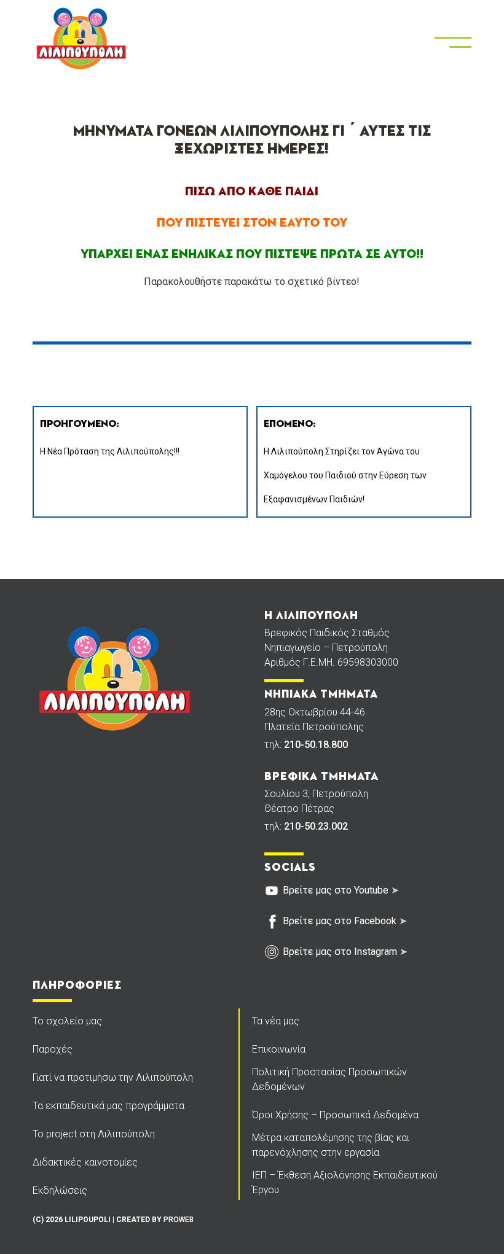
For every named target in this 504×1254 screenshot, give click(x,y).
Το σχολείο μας (67, 1021)
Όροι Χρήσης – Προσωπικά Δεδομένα (335, 1115)
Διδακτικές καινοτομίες (85, 1162)
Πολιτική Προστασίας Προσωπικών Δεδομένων (329, 1079)
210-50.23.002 (316, 826)
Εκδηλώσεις (60, 1190)
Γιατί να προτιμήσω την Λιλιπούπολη (113, 1077)
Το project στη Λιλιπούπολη (94, 1134)
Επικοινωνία (278, 1049)
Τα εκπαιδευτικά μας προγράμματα (108, 1106)
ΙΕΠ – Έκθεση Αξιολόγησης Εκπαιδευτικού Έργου (345, 1182)
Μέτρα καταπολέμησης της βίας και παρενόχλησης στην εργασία (330, 1145)
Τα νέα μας (275, 1021)
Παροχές (53, 1049)
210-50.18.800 (316, 744)
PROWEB (178, 1219)
